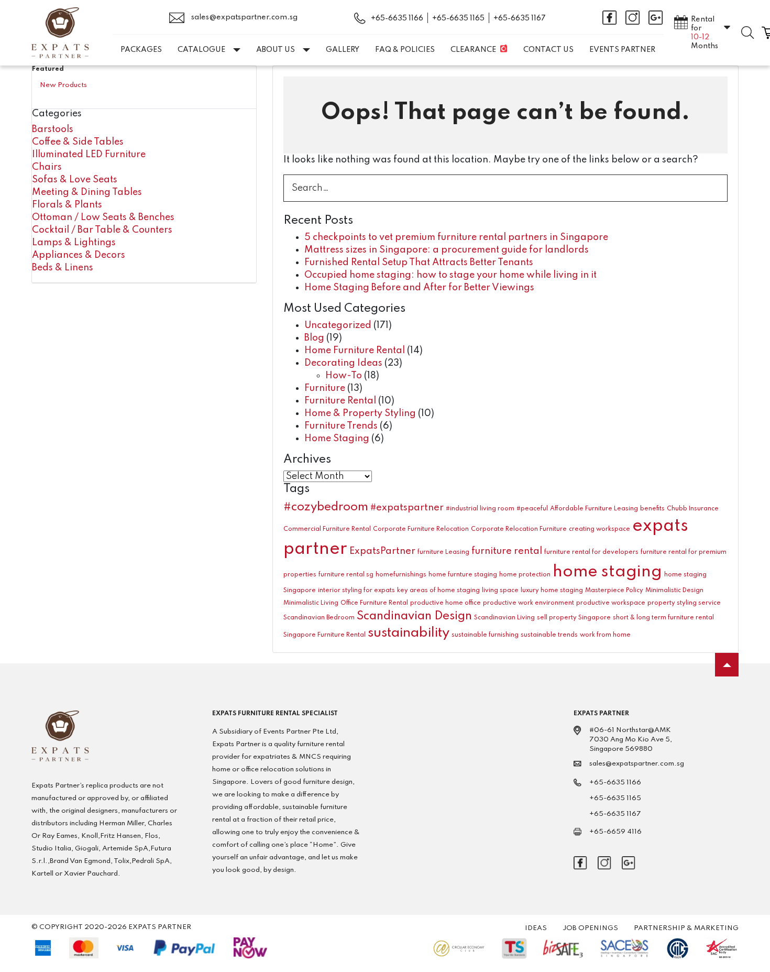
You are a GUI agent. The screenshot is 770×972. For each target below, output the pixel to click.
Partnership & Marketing (686, 928)
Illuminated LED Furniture (89, 154)
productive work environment (528, 603)
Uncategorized (337, 325)
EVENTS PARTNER (622, 49)
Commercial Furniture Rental (327, 529)
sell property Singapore (574, 618)
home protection (525, 575)
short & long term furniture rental (663, 618)
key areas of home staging (438, 590)
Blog (314, 338)
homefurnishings (401, 575)
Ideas (536, 928)
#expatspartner (407, 507)
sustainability (408, 633)
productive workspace (610, 603)
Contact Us (548, 49)
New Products (63, 85)
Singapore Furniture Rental (324, 635)
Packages (141, 49)
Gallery (342, 49)
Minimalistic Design (674, 590)
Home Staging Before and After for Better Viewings (419, 287)
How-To (343, 375)
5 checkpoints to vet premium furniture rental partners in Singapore (456, 237)
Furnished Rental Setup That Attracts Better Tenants (418, 262)
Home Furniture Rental (354, 350)
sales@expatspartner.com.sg (244, 17)
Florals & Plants (67, 205)
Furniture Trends (341, 426)
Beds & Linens (62, 267)
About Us (275, 49)
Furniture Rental (340, 401)
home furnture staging (462, 575)
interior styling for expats (356, 590)
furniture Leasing (443, 552)
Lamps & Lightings (74, 242)
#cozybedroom (325, 507)
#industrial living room (480, 509)
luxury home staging (552, 590)
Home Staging (336, 438)
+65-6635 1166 (397, 18)
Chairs (47, 167)
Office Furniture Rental (374, 603)
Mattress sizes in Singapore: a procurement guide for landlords (446, 250)
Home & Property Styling (360, 413)
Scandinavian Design (414, 616)
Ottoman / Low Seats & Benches (103, 217)
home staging (607, 572)
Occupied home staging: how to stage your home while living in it (450, 275)
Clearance (473, 49)
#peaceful (532, 509)
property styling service (684, 603)
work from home (605, 635)
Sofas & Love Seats (74, 179)
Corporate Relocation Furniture (519, 529)
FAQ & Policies (405, 49)
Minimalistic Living (310, 603)
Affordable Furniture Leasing (594, 509)
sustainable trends (549, 635)
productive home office (445, 603)
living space (500, 590)
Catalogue (201, 49)
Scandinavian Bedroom (319, 618)
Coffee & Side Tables (78, 142)
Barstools (52, 129)
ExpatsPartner (382, 551)
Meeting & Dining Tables (87, 192)
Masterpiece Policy (614, 590)
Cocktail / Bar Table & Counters (102, 230)
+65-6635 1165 (458, 18)
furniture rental (506, 551)
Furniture (324, 388)
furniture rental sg (345, 575)
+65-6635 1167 (519, 18)
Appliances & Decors (78, 255)
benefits (652, 509)
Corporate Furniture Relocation (421, 529)
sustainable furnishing (485, 635)
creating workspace (599, 529)
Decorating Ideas (343, 363)
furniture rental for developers (591, 552)
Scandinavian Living (504, 618)
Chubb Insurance (693, 509)
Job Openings (590, 928)
